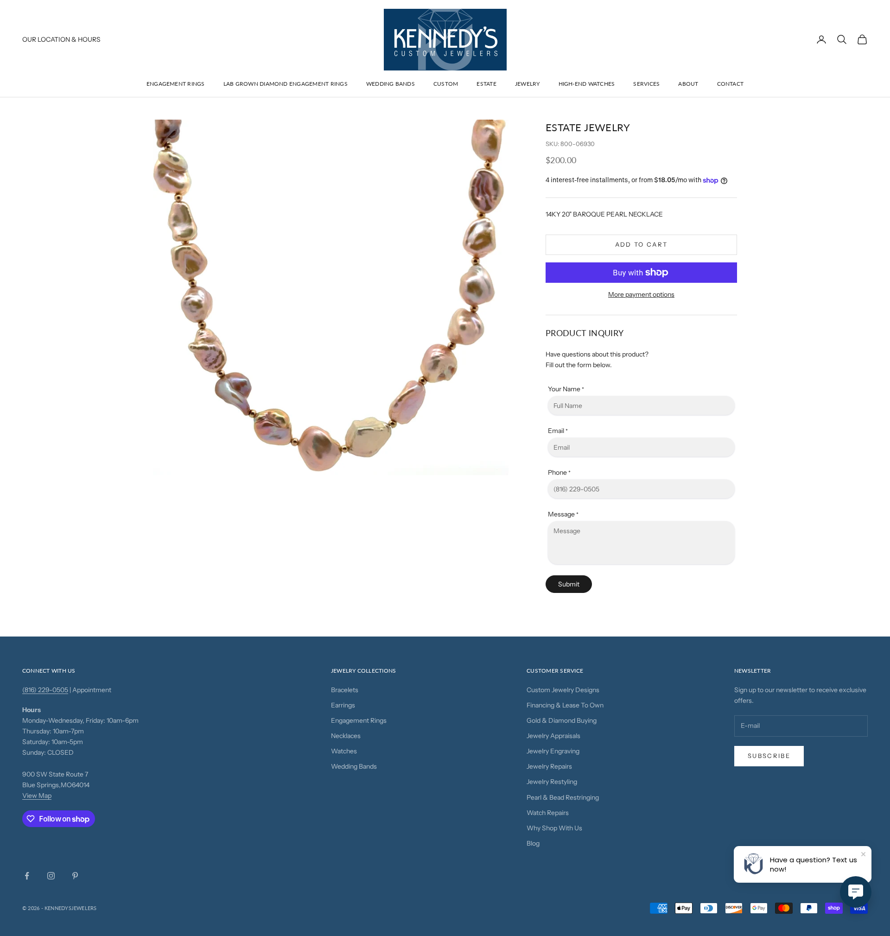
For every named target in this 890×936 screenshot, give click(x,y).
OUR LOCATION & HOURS (61, 39)
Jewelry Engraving (553, 751)
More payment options (641, 294)
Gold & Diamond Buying (562, 720)
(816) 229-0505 (45, 690)
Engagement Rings (175, 83)
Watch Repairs (548, 813)
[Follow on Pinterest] (75, 875)
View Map (36, 795)
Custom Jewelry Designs (563, 690)
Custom (445, 83)
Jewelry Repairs (549, 766)
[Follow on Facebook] (27, 875)
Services (646, 83)
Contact (730, 83)
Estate (486, 83)
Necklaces (346, 736)
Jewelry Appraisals (553, 736)
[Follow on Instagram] (51, 875)
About (688, 83)
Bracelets (344, 690)
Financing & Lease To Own (565, 705)
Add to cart (641, 244)
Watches (344, 751)
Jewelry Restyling (552, 781)
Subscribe (769, 755)
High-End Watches (587, 83)
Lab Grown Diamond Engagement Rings (285, 83)
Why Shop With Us (554, 828)
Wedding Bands (390, 83)
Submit (568, 584)
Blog (533, 843)
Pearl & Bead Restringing (563, 797)
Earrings (343, 705)
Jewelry (527, 83)
